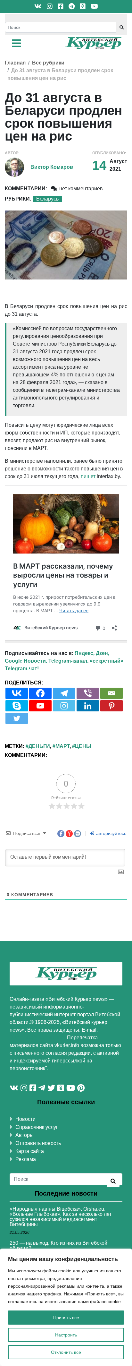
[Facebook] (40, 693)
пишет (88, 476)
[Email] (111, 693)
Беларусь (47, 199)
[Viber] (88, 693)
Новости (25, 1119)
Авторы (24, 1135)
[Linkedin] (88, 705)
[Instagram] (64, 705)
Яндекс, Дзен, (92, 653)
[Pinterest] (111, 705)
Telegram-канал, (68, 661)
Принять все (66, 1317)
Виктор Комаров (51, 167)
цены (83, 746)
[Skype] (16, 705)
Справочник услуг (36, 1127)
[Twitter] (16, 718)
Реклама (25, 1159)
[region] (66, 1307)
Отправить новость (38, 1143)
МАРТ (62, 746)
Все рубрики (48, 62)
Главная (15, 62)
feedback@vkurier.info (37, 1037)
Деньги (39, 746)
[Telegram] (64, 693)
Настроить (66, 1334)
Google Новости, (26, 661)
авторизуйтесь (110, 833)
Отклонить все (66, 1352)
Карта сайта (29, 1151)
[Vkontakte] (16, 693)
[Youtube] (40, 705)
